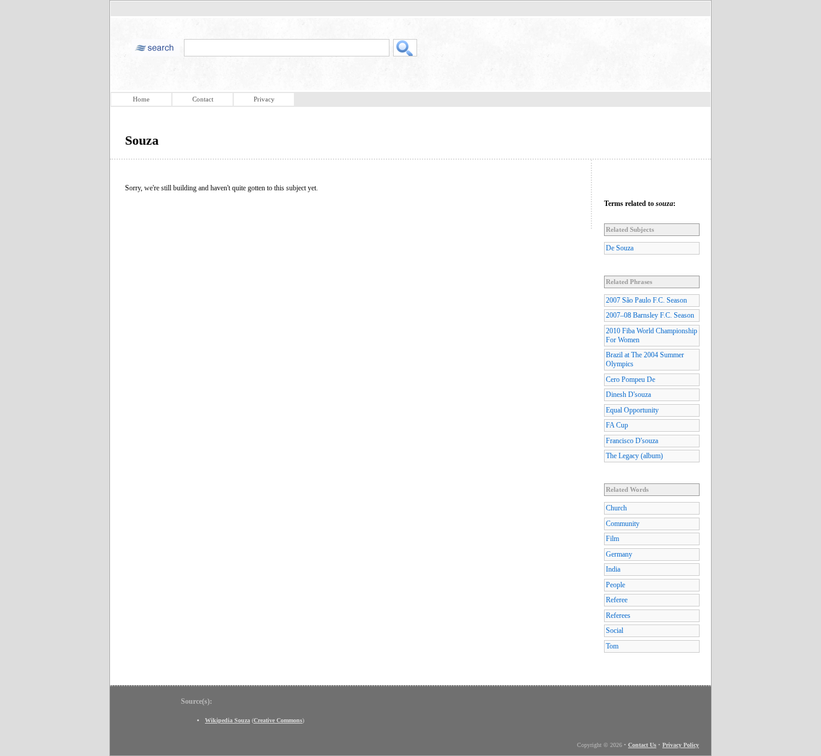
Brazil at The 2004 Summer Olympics (645, 359)
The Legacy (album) (634, 456)
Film (612, 538)
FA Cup (617, 425)
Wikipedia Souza (227, 720)
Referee (616, 600)
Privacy (264, 99)
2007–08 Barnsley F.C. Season (650, 315)
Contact (202, 99)
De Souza (619, 248)
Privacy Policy (680, 745)
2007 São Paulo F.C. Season (646, 300)
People (615, 585)
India (613, 569)
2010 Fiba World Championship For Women (651, 335)
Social (614, 630)
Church (616, 508)
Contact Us (642, 745)
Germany (619, 554)
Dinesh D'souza (628, 394)
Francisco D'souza (632, 441)
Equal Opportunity (632, 410)
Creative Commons (278, 720)
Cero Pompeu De (630, 379)
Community (622, 523)
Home (141, 99)
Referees (618, 615)
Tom (612, 646)
